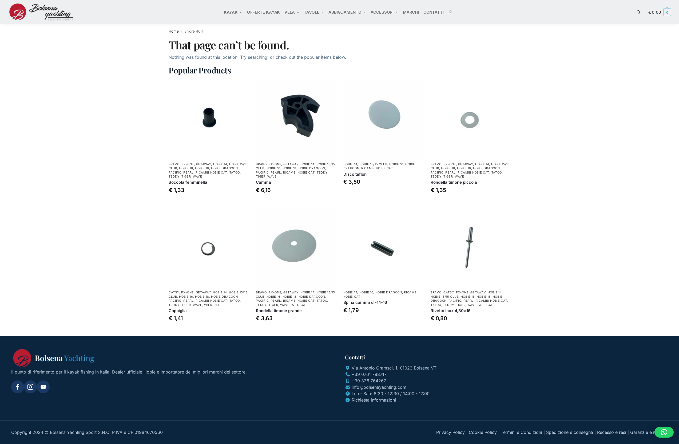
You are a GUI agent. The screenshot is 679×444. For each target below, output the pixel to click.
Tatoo (234, 172)
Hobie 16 (186, 168)
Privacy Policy (450, 432)
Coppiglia (178, 310)
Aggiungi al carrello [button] (208, 202)
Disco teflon (355, 174)
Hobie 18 (202, 168)
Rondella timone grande (279, 310)
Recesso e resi (611, 432)
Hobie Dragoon (224, 168)
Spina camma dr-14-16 (365, 302)
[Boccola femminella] (208, 119)
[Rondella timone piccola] (470, 119)
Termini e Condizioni (521, 432)
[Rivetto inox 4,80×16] (470, 247)
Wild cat (212, 305)
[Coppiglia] (208, 247)
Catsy (174, 292)
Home (174, 31)
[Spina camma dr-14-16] (383, 247)
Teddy (174, 176)
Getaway (203, 164)
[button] (659, 12)
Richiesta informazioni (374, 400)
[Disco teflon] (383, 119)
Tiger (186, 176)
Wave (197, 176)
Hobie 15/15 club (373, 164)
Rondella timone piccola (454, 182)
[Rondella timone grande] (295, 247)
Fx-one (187, 164)
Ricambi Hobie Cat (211, 172)
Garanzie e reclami (649, 432)
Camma (263, 182)
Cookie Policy (483, 432)
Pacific (175, 172)
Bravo (174, 164)
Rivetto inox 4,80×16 (451, 310)
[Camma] (295, 119)
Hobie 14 (220, 164)
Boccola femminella (188, 182)
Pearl (188, 172)
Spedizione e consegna (569, 432)
